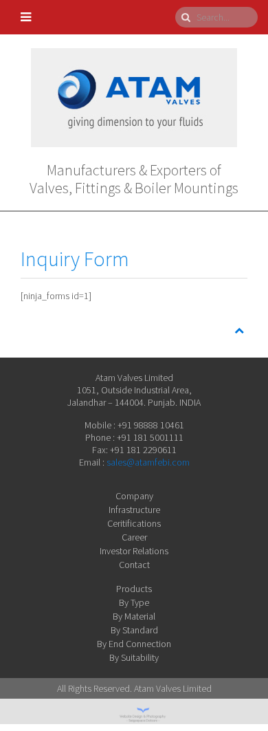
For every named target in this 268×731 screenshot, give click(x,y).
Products (134, 588)
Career (134, 537)
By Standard (134, 630)
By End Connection (134, 643)
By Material (134, 616)
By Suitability (134, 657)
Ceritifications (134, 523)
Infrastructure (134, 509)
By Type (134, 602)
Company (134, 496)
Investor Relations (134, 551)
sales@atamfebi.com (148, 462)
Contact (134, 564)
